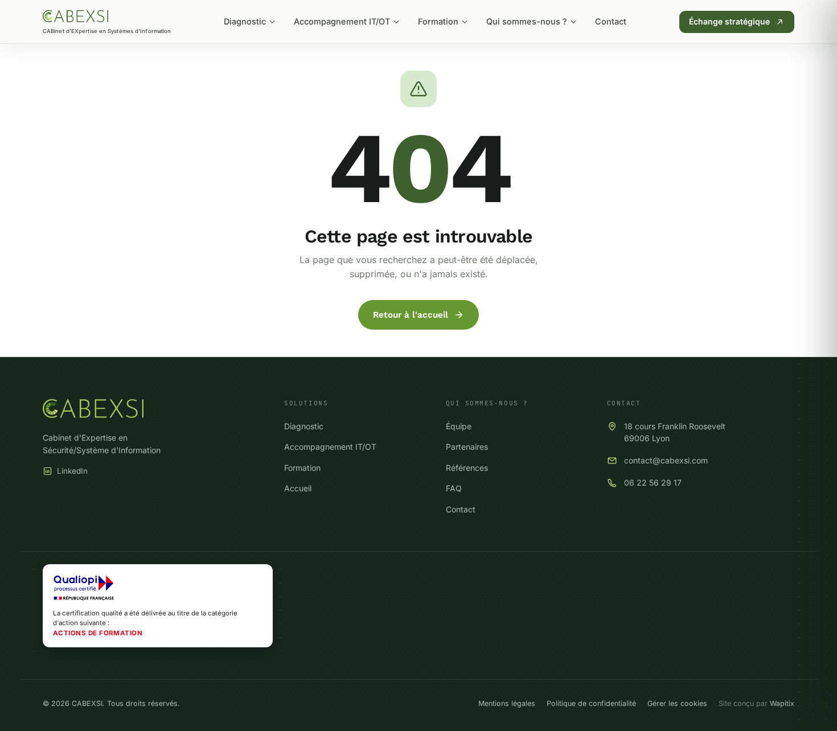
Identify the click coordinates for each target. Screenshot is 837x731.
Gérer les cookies (677, 703)
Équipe (458, 426)
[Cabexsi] (75, 16)
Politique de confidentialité (591, 703)
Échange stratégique (729, 21)
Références (467, 468)
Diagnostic (245, 21)
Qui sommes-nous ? (526, 21)
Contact (610, 21)
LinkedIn (72, 470)
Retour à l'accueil (410, 315)
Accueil (297, 488)
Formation (438, 21)
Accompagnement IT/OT (342, 21)
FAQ (454, 488)
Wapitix (782, 703)
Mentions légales (506, 703)
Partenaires (467, 446)
